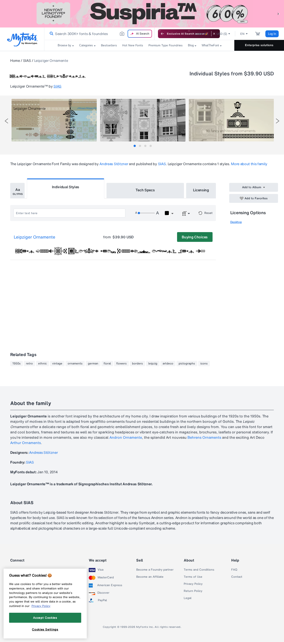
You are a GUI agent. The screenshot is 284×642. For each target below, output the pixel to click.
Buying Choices (195, 237)
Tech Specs (145, 190)
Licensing (201, 190)
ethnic (42, 363)
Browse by (64, 45)
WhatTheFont (210, 45)
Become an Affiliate (150, 577)
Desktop (236, 222)
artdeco (168, 363)
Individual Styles (65, 187)
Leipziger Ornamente (34, 237)
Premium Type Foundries (165, 45)
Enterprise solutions (259, 45)
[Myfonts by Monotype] (22, 39)
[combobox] (99, 33)
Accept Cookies (45, 617)
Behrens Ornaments (204, 437)
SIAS (27, 60)
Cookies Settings (45, 629)
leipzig (152, 363)
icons (204, 363)
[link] (50, 33)
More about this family (249, 163)
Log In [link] (272, 33)
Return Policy (193, 591)
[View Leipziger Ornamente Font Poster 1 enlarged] (54, 120)
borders (137, 363)
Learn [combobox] (199, 34)
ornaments (75, 363)
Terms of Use (193, 577)
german (93, 363)
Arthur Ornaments (25, 442)
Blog (191, 45)
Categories (86, 45)
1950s (16, 363)
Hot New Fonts (132, 45)
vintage (57, 363)
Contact (236, 577)
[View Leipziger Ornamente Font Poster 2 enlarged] (142, 120)
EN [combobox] (242, 34)
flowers (121, 363)
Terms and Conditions (199, 570)
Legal (187, 598)
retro (29, 363)
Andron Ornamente (125, 437)
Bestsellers (109, 45)
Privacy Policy (193, 584)
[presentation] (6, 120)
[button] (278, 14)
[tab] (134, 146)
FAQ (234, 570)
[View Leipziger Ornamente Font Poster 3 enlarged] (231, 120)
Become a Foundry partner (155, 570)
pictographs (187, 363)
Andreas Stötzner (113, 163)
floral (107, 363)
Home (15, 60)
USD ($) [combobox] (222, 34)
